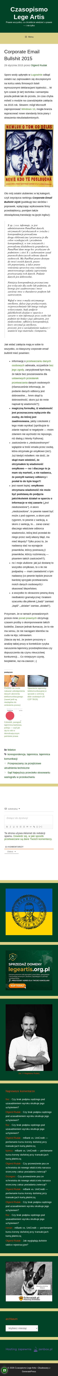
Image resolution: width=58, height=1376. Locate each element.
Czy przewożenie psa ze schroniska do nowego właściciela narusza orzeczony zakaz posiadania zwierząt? (28, 1167)
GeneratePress (29, 1371)
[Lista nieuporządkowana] (23, 826)
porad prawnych (28, 618)
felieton (12, 749)
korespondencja (16, 754)
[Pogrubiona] (7, 826)
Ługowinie (36, 74)
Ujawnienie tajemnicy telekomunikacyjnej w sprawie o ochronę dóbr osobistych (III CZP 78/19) (37, 693)
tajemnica (32, 754)
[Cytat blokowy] (27, 826)
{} (37, 827)
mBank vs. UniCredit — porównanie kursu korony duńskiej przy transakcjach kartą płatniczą (27, 1142)
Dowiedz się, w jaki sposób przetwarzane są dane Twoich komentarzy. (28, 837)
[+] (40, 827)
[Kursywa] (10, 826)
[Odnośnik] (34, 826)
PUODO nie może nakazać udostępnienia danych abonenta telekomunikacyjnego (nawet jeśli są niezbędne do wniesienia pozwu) (14, 696)
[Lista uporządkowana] (20, 826)
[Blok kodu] (30, 826)
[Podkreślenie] (13, 826)
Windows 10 (28, 109)
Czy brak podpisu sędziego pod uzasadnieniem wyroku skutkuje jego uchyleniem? (25, 1103)
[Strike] (17, 826)
